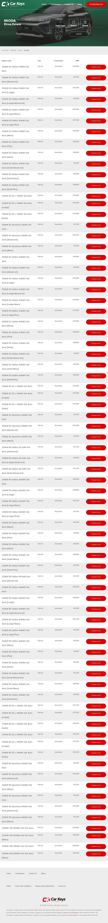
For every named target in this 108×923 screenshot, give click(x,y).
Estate (26, 50)
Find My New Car (96, 4)
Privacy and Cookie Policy (44, 886)
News (80, 4)
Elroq (20, 50)
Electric (79, 34)
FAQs (9, 886)
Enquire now (96, 67)
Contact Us (69, 4)
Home (44, 4)
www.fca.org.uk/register (71, 912)
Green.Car (62, 886)
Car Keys (5, 50)
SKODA (13, 50)
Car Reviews (55, 4)
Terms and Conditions (23, 886)
